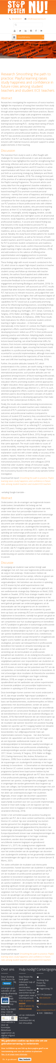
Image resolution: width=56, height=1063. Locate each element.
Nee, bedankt (24, 1059)
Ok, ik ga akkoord (9, 1059)
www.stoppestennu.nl (46, 1010)
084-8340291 (17, 19)
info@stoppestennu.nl (36, 19)
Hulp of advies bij (26, 1007)
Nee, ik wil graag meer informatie (14, 1054)
